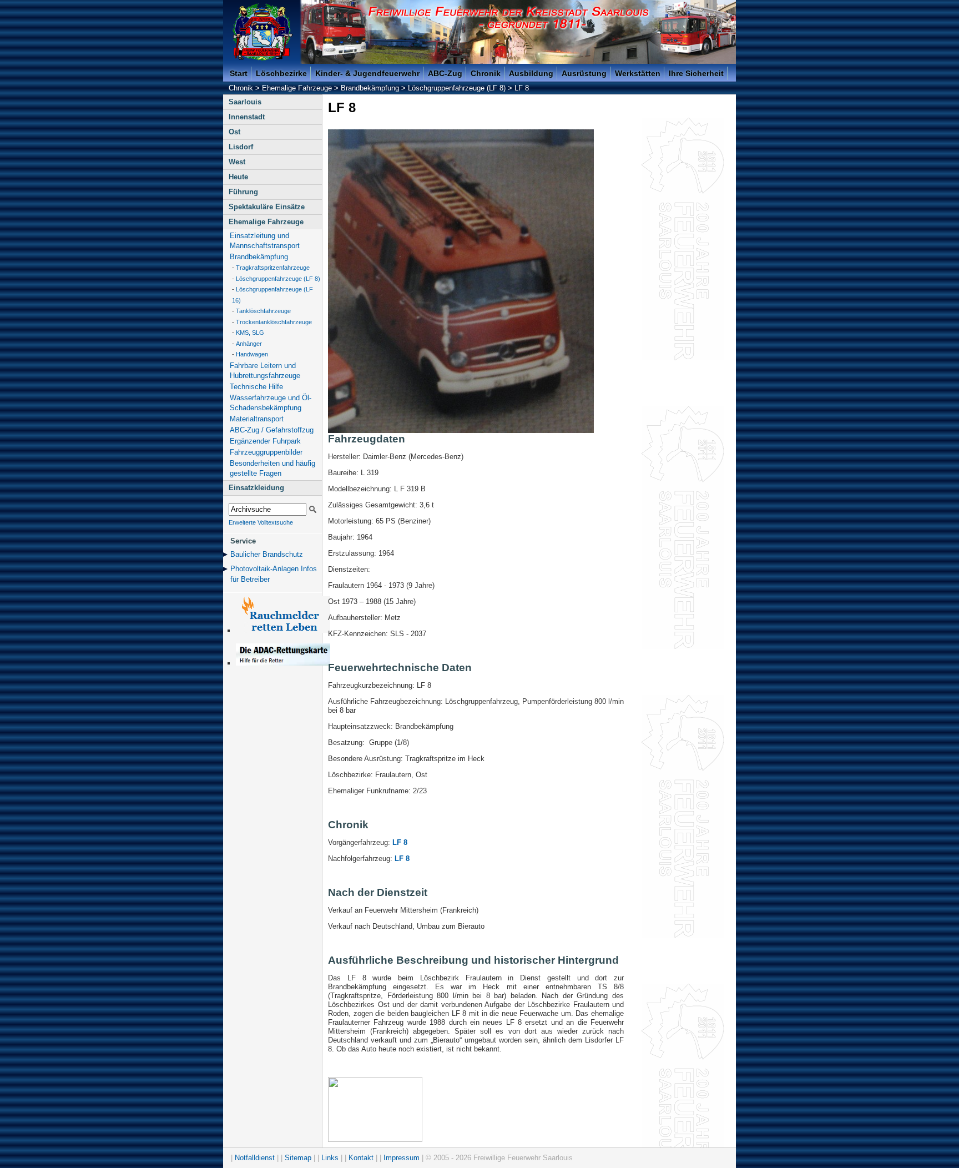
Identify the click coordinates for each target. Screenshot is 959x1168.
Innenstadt (247, 117)
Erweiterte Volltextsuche (261, 522)
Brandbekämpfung (370, 88)
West (237, 162)
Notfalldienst (255, 1158)
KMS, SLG (250, 332)
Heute (238, 177)
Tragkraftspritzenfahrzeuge (273, 267)
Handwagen (252, 354)
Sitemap (298, 1158)
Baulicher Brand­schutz (266, 554)
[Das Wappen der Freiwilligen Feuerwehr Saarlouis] (262, 32)
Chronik (486, 73)
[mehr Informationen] (283, 663)
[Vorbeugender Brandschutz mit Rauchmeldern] (283, 630)
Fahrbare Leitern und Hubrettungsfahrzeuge (265, 370)
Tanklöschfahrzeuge (263, 311)
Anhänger (249, 343)
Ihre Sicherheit (696, 73)
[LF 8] (461, 430)
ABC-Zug (445, 73)
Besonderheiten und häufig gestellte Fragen (272, 468)
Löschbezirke (281, 73)
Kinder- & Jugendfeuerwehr (367, 73)
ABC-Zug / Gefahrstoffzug (272, 430)
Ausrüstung (584, 73)
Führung (243, 192)
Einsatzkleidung (256, 488)
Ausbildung (531, 73)
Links (330, 1158)
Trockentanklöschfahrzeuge (274, 322)
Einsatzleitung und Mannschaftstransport (265, 240)
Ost (234, 132)
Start (239, 73)
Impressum (401, 1158)
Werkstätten (637, 73)
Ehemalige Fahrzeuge (297, 88)
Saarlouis (245, 102)
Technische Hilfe (256, 386)
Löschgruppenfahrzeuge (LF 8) (457, 88)
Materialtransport (257, 419)
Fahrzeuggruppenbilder (266, 452)
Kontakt (361, 1158)
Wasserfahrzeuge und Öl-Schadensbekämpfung (270, 403)
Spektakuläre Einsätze (267, 207)
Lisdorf (241, 147)
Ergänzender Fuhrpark (265, 441)
